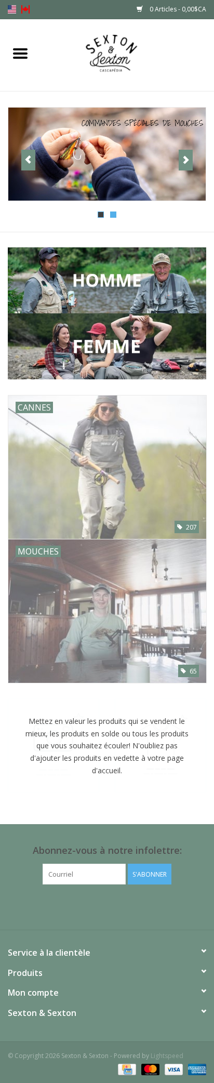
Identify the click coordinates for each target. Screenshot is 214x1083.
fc (25, 9)
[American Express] (195, 1068)
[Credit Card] (125, 1068)
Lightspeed (167, 1055)
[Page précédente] (28, 160)
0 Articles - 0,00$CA (177, 9)
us (12, 9)
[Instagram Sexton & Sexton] (116, 905)
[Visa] (172, 1068)
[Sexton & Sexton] (127, 54)
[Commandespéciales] (107, 154)
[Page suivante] (186, 160)
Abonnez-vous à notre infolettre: (107, 850)
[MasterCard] (149, 1068)
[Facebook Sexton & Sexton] (97, 905)
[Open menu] (20, 53)
